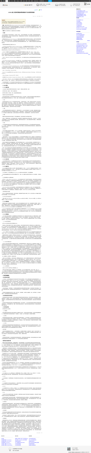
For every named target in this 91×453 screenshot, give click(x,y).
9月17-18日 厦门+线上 (76, 5)
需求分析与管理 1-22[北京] (80, 16)
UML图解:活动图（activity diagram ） (6, 441)
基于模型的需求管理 (31, 443)
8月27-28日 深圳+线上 (62, 5)
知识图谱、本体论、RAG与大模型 (44, 4)
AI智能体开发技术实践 (76, 4)
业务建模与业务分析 (31, 441)
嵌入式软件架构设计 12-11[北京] (80, 10)
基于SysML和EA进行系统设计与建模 (34, 442)
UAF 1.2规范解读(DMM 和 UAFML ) (20, 442)
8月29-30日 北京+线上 (42, 5)
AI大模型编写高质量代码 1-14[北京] (81, 15)
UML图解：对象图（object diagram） (6, 443)
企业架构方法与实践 (62, 4)
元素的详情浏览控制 (18, 441)
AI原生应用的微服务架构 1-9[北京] (81, 14)
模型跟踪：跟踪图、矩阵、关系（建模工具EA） (21, 438)
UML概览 (2, 438)
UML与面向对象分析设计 (32, 438)
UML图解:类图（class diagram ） (5, 442)
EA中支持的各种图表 (18, 443)
